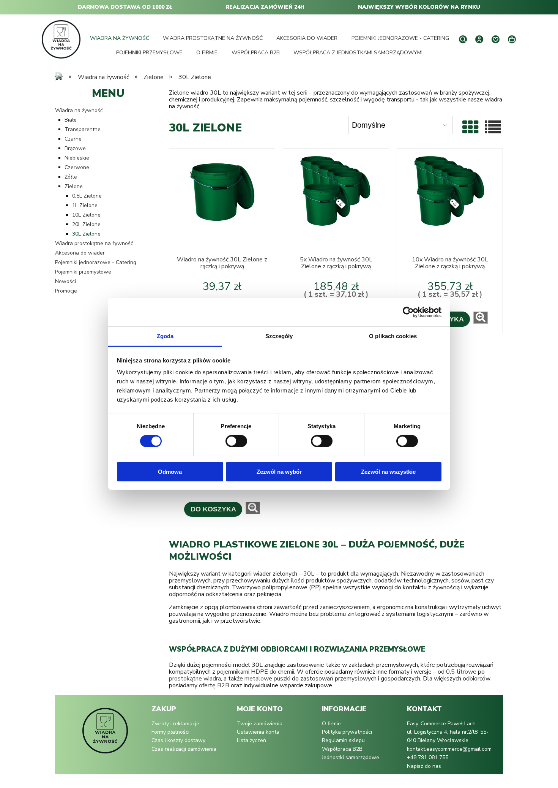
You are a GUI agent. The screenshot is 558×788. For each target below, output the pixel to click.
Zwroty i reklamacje (175, 723)
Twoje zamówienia (259, 723)
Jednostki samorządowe (350, 757)
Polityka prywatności (347, 732)
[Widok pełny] (493, 128)
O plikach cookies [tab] (393, 336)
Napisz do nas (424, 766)
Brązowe (75, 148)
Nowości (65, 281)
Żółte (71, 176)
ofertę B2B (214, 685)
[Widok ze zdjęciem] (470, 128)
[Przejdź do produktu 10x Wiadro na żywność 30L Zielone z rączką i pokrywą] (450, 202)
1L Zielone (85, 205)
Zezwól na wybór (279, 471)
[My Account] (479, 39)
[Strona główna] (61, 39)
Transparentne (83, 129)
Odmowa (170, 471)
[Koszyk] (512, 39)
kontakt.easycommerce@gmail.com (449, 749)
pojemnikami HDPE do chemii (255, 672)
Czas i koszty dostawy (178, 740)
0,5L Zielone (87, 195)
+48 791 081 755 (427, 757)
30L (308, 574)
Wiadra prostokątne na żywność (94, 243)
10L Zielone (86, 214)
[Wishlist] (495, 39)
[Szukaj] (463, 39)
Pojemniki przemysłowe (83, 271)
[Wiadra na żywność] (105, 734)
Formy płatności (170, 732)
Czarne (73, 138)
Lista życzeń (251, 740)
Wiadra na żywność (78, 110)
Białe (71, 119)
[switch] (236, 441)
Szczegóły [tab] (279, 336)
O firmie (331, 723)
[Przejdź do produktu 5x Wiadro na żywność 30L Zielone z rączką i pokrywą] (336, 202)
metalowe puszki (267, 678)
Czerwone (77, 167)
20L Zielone (86, 224)
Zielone (74, 186)
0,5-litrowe (461, 672)
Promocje (66, 290)
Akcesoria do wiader (80, 252)
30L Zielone (86, 233)
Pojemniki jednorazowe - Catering (95, 262)
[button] (480, 318)
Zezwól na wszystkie (388, 471)
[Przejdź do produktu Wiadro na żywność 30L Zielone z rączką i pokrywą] (222, 202)
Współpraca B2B (342, 749)
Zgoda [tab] (165, 336)
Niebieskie (77, 157)
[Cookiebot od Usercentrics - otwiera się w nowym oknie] (408, 312)
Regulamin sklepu (343, 740)
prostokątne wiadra (195, 678)
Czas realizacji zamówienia (183, 749)
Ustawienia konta (258, 732)
